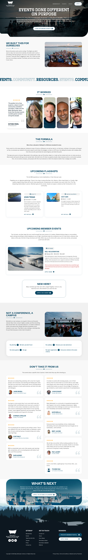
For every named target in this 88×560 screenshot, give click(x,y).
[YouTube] (12, 540)
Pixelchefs (79, 553)
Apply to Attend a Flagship (43, 494)
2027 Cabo (64, 197)
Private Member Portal (69, 534)
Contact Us (48, 498)
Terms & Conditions (64, 553)
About (40, 536)
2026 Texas (29, 197)
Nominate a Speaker (44, 542)
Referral (41, 545)
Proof (70, 3)
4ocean (27, 540)
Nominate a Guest (43, 540)
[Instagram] (15, 540)
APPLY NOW (64, 539)
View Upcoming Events (43, 28)
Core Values (42, 538)
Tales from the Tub (30, 538)
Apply (78, 3)
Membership (56, 3)
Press (27, 542)
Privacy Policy (56, 553)
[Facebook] (9, 540)
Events (64, 3)
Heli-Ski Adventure (52, 251)
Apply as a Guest (43, 292)
